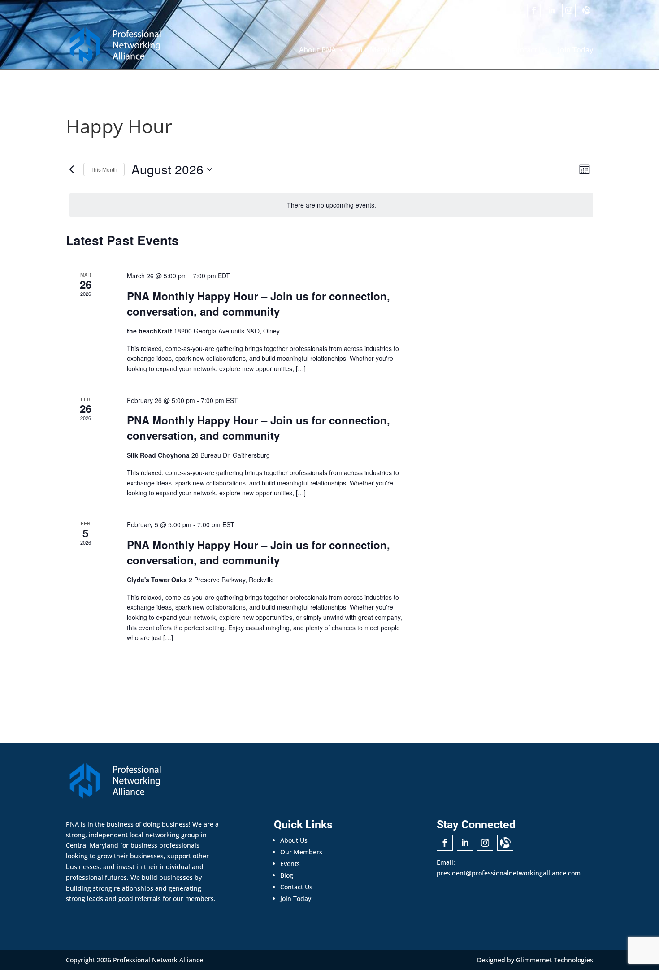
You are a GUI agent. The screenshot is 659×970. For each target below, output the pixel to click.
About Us (294, 840)
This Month (104, 169)
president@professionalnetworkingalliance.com (509, 873)
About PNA (317, 51)
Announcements (473, 51)
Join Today (575, 51)
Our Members (379, 51)
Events (423, 51)
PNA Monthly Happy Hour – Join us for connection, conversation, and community (258, 303)
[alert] (331, 205)
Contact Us (529, 51)
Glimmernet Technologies (554, 960)
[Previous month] (71, 169)
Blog (286, 875)
